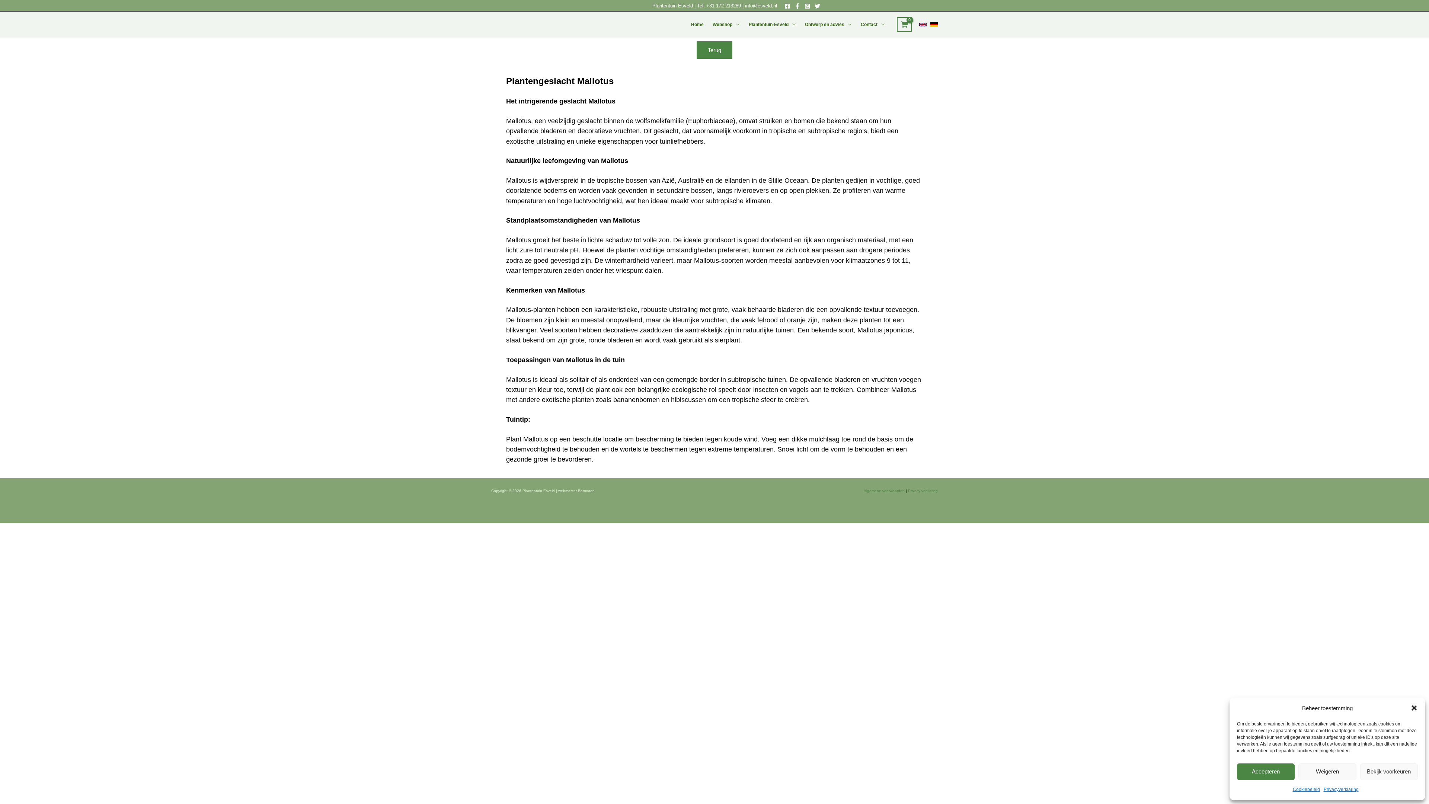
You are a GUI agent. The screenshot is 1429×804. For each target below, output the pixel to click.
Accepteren (1266, 771)
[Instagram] (807, 6)
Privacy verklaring (923, 491)
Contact (869, 24)
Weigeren (1327, 771)
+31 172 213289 (723, 6)
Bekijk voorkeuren (1389, 771)
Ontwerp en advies (824, 24)
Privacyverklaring (1341, 789)
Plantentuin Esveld (673, 6)
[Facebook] (787, 6)
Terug (714, 50)
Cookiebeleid (1306, 789)
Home (697, 24)
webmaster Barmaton (576, 491)
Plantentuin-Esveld (769, 24)
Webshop (722, 24)
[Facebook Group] (797, 6)
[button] (1414, 708)
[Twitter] (817, 6)
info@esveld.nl (761, 6)
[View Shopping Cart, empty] (904, 24)
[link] (923, 24)
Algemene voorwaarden (884, 491)
